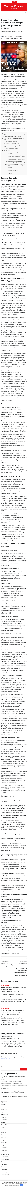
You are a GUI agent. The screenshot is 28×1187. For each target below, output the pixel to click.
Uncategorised (15, 953)
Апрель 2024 (4, 1135)
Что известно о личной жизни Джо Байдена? (15, 172)
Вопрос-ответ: (7, 150)
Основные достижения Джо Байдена (12, 145)
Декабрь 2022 (4, 1147)
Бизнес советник (5, 1159)
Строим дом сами (5, 1174)
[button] (23, 134)
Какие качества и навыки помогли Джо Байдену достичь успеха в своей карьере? (16, 166)
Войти (14, 2)
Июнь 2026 (3, 1104)
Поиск (2, 1067)
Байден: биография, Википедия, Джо (12, 136)
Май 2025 (3, 1122)
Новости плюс (4, 1169)
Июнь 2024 (3, 1129)
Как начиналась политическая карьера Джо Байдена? (15, 169)
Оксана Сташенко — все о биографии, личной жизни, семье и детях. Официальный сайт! (12, 1034)
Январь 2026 (4, 1117)
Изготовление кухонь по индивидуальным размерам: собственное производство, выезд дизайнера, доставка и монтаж (14, 1078)
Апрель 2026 (4, 1109)
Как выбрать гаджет (5, 1167)
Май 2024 (3, 1132)
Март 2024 (3, 1137)
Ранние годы (8, 140)
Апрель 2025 (4, 1124)
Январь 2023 (4, 1145)
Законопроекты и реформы (12, 147)
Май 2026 (3, 1107)
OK (21, 1185)
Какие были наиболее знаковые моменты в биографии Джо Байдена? (16, 162)
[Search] (26, 13)
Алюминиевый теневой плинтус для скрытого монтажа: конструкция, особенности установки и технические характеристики (13, 1092)
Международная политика (12, 148)
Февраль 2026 (4, 1114)
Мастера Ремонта (14, 6)
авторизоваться (5, 1059)
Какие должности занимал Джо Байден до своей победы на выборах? (16, 155)
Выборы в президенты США (12, 143)
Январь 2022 (4, 1150)
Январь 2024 (4, 1140)
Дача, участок (4, 1164)
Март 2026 (3, 1112)
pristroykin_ (4, 33)
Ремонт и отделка (5, 1172)
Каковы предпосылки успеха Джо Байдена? (15, 152)
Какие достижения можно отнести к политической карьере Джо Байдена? (16, 158)
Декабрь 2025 (4, 1119)
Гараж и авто (4, 1161)
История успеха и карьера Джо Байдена (13, 138)
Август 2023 (4, 1142)
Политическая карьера (11, 141)
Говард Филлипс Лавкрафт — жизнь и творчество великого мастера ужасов (12, 1011)
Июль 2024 (3, 1127)
